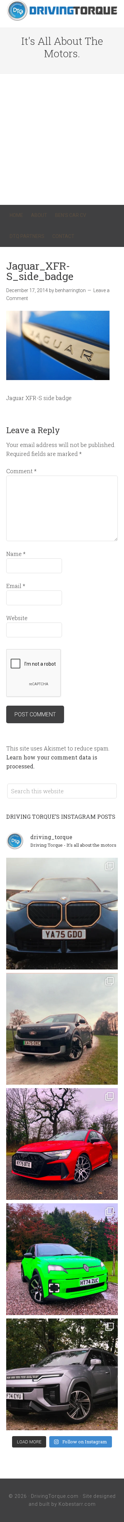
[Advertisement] (62, 139)
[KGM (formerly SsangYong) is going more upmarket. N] (62, 1374)
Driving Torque (62, 10)
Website (17, 617)
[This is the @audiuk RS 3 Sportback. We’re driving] (62, 1144)
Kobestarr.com (77, 1504)
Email (15, 585)
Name (15, 553)
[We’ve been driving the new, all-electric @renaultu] (62, 1259)
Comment (21, 471)
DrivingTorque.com (55, 1496)
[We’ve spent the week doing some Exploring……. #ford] (62, 1029)
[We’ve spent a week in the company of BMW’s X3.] (62, 913)
